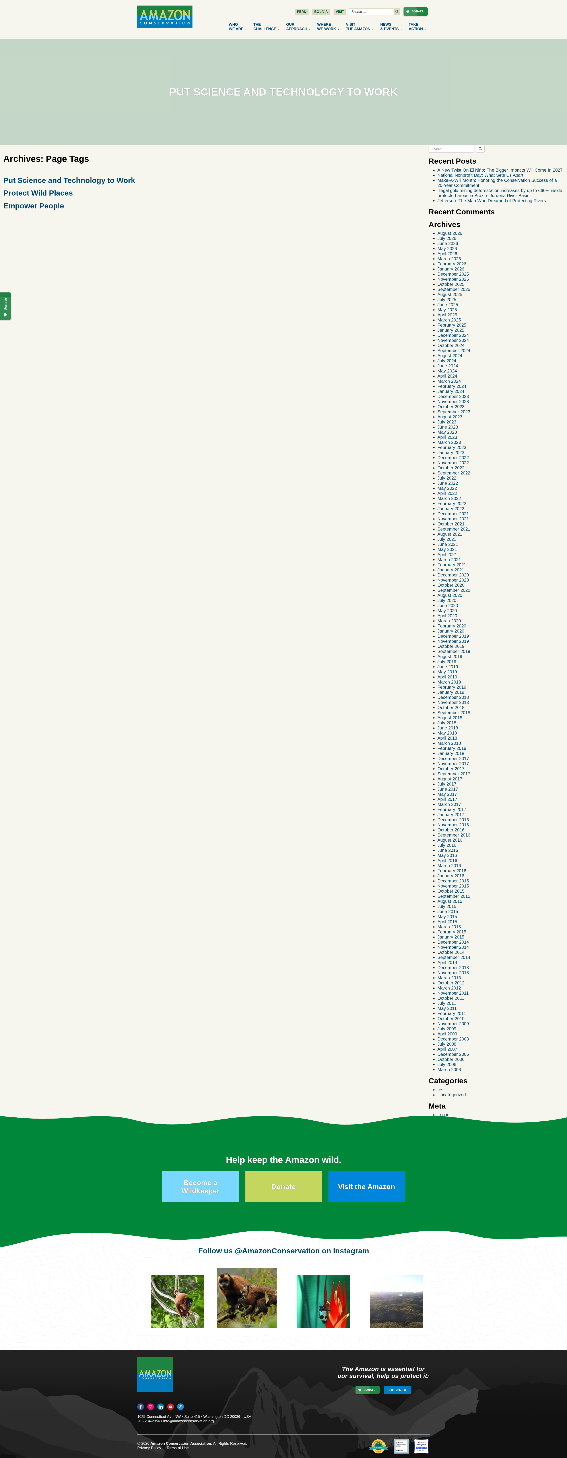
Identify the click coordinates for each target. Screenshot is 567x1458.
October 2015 (450, 891)
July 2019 (446, 661)
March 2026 (449, 258)
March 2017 (449, 804)
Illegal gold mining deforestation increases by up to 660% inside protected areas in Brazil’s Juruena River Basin (499, 193)
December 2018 (453, 697)
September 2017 (453, 773)
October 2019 (450, 646)
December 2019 (453, 636)
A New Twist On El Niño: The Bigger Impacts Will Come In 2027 (500, 170)
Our (296, 26)
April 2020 (447, 615)
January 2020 (450, 631)
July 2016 (446, 845)
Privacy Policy (149, 1448)
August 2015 (449, 901)
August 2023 (449, 416)
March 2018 (449, 743)
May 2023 (447, 432)
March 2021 (449, 559)
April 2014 (447, 962)
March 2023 (449, 442)
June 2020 (447, 605)
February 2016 (451, 870)
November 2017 (453, 763)
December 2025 (453, 274)
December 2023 (453, 396)
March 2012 (449, 988)
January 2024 (450, 391)
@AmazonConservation (277, 1250)
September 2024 (453, 350)
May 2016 (447, 855)
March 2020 (449, 620)
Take (416, 26)
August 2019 (449, 656)
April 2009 (447, 1033)
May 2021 (447, 549)
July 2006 (446, 1064)
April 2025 (447, 314)
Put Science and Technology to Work (69, 180)
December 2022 (453, 457)
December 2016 (453, 819)
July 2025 (446, 299)
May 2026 (447, 248)
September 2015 (453, 896)
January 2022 (450, 508)
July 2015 (446, 906)
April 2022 (447, 493)
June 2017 (447, 789)
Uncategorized (451, 1094)
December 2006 (453, 1054)
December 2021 (453, 513)
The (264, 26)
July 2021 (446, 539)
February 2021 (451, 564)
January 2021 (450, 569)
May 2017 (447, 794)
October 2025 (450, 284)
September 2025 (453, 289)
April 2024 (447, 376)
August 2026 (449, 233)
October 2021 (450, 523)
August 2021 (449, 534)
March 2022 (449, 498)
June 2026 (447, 243)
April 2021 (447, 554)
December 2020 (453, 574)
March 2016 (449, 865)
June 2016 (447, 850)
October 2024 (450, 345)
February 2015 (451, 931)
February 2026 (451, 263)
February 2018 (451, 748)
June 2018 (447, 727)
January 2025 (450, 330)
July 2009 (446, 1028)
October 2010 (450, 1018)
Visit (340, 12)
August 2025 (449, 294)
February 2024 (451, 386)
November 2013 (453, 972)
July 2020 (446, 600)
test (441, 1089)
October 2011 (450, 998)
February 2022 (451, 503)
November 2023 (453, 401)
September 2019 (453, 651)
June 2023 (447, 427)
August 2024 (449, 355)
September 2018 (453, 712)
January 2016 (450, 875)
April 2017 (447, 799)
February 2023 (451, 447)
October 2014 (450, 952)
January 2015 (450, 937)
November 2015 (453, 886)
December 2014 (453, 942)
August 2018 (449, 717)
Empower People (33, 206)
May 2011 (447, 1008)
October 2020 (450, 585)
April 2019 (447, 676)
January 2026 (450, 269)
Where (326, 26)
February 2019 (451, 687)
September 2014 (453, 957)
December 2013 (453, 967)
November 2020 (453, 580)
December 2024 (453, 335)
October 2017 (450, 768)
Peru (301, 12)
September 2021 (453, 529)
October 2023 (450, 406)
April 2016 (447, 860)
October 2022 (450, 467)
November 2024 (453, 340)
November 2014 (453, 947)
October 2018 (450, 707)
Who (236, 26)
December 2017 (453, 758)
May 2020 (447, 610)
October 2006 (450, 1059)
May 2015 (447, 916)
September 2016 (453, 835)
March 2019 (449, 682)
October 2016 (450, 829)
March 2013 (449, 977)
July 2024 (446, 360)
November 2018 (453, 702)
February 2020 (451, 625)
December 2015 (453, 880)
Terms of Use (178, 1448)
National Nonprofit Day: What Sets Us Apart (480, 175)
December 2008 (453, 1039)
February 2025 (451, 325)
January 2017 (450, 814)
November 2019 (453, 641)
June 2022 (447, 483)
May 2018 (447, 733)
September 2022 (453, 472)
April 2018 (447, 738)
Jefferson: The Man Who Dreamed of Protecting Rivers (491, 200)
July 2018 (446, 722)
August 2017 (449, 778)
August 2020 (449, 595)
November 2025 (453, 279)
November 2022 (453, 462)
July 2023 (446, 421)
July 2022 (446, 478)
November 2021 (453, 518)
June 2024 (447, 365)
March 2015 (449, 926)
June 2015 (447, 911)
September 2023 (453, 411)
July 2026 (446, 238)
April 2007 (447, 1049)
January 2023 (450, 452)
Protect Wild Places (38, 193)
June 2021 (447, 544)
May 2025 (447, 309)
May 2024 (447, 370)
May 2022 (447, 488)
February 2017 (451, 809)
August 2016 (449, 840)
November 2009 (453, 1023)
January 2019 (450, 692)
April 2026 (447, 253)
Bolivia (321, 12)
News (389, 26)
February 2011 (451, 1013)
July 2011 (446, 1003)
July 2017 (446, 784)
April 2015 (447, 921)
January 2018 (450, 753)
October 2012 (450, 982)
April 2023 (447, 437)
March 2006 (449, 1069)
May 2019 (447, 671)
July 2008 (446, 1044)
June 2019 (447, 666)
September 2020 (453, 590)
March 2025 (449, 319)
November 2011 (453, 993)
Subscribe (397, 1390)
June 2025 (447, 304)
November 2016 (453, 824)
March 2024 (449, 381)
